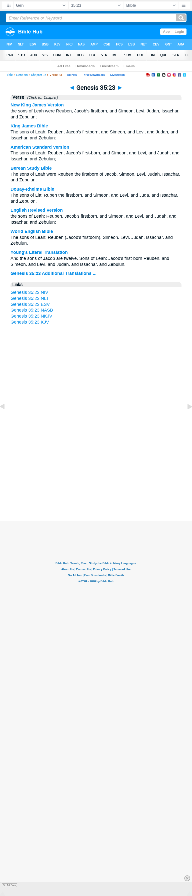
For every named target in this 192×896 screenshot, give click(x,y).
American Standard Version (39, 147)
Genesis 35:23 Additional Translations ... (53, 273)
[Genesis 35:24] (186, 417)
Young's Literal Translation (39, 252)
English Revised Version (36, 210)
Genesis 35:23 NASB (31, 310)
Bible (9, 75)
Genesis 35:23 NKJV (31, 316)
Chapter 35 (38, 75)
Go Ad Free (9, 885)
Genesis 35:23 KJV (29, 322)
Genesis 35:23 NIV (29, 292)
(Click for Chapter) (41, 97)
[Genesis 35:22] (6, 417)
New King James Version (37, 104)
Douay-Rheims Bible (32, 189)
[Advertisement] (96, 466)
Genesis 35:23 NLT (29, 298)
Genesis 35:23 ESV (30, 304)
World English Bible (31, 231)
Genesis (22, 75)
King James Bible (29, 125)
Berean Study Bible (31, 168)
